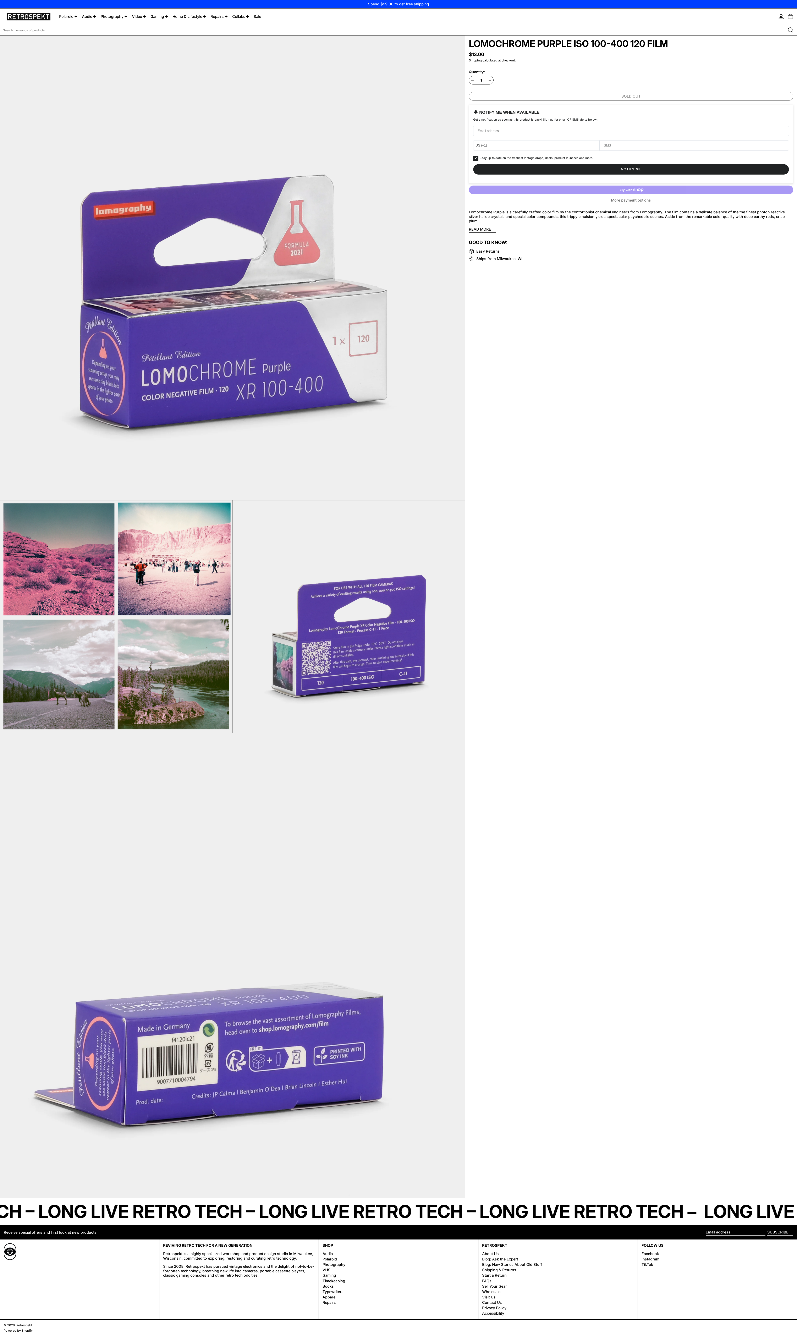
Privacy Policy (494, 1308)
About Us (490, 1254)
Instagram (650, 1259)
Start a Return (494, 1275)
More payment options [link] (631, 200)
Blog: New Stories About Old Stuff (512, 1264)
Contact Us (492, 1302)
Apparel (329, 1297)
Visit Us (489, 1297)
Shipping (475, 60)
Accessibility (493, 1313)
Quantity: (477, 72)
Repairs (329, 1302)
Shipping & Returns (499, 1270)
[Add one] (490, 80)
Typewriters (333, 1292)
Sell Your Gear (494, 1286)
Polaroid (330, 1259)
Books (328, 1286)
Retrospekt (24, 1325)
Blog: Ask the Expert (500, 1259)
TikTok (647, 1264)
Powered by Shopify (18, 1330)
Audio (328, 1254)
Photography (334, 1264)
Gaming (329, 1275)
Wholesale (491, 1292)
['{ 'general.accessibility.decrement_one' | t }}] (472, 80)
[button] (790, 17)
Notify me (631, 169)
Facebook (650, 1254)
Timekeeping (334, 1281)
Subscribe (777, 1232)
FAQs (486, 1281)
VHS (326, 1270)
